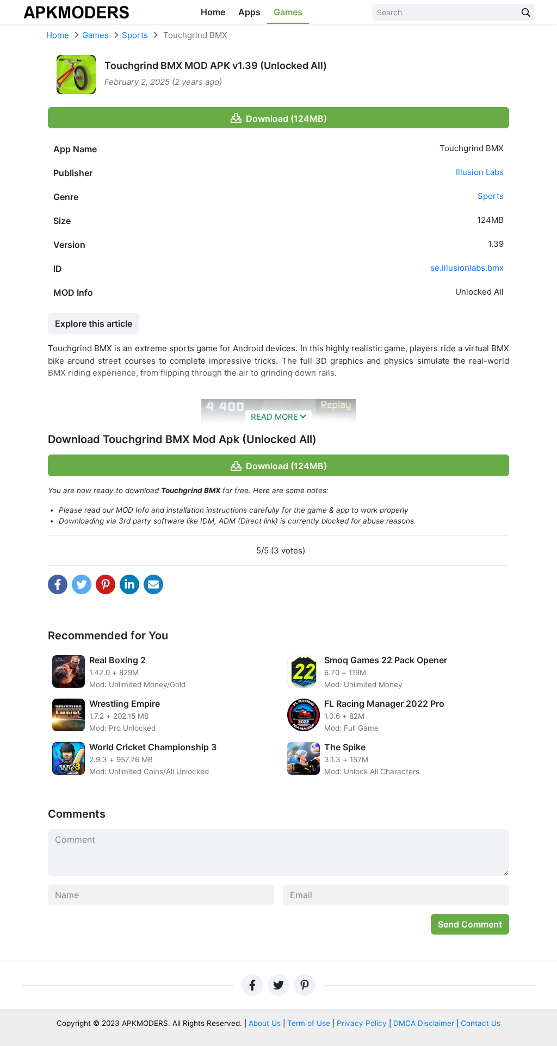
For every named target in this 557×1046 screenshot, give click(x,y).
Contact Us (480, 1023)
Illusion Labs (480, 172)
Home (213, 12)
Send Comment (470, 924)
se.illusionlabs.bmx (467, 268)
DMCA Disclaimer (423, 1023)
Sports (135, 35)
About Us (265, 1023)
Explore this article (93, 323)
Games (288, 12)
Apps (249, 12)
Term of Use (308, 1023)
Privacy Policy (362, 1023)
